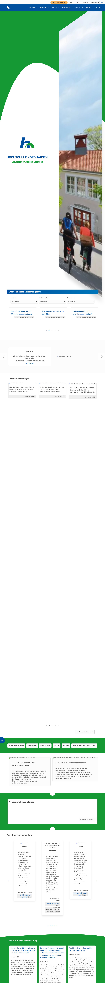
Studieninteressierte (16, 745)
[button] (47, 330)
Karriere (66, 745)
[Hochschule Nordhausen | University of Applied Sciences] (8, 7)
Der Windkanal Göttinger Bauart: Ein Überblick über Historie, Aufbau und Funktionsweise (23, 950)
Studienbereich (43, 298)
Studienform (71, 298)
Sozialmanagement (53, 903)
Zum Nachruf (29, 363)
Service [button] (97, 7)
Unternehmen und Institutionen (84, 745)
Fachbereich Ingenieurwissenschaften (70, 763)
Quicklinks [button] (94, 2)
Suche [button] (85, 2)
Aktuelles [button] (32, 7)
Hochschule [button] (43, 7)
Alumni (56, 745)
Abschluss (14, 298)
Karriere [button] (88, 7)
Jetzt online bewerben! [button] (59, 2)
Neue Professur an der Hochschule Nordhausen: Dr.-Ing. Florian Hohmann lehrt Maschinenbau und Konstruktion (82, 391)
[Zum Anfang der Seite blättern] (100, 978)
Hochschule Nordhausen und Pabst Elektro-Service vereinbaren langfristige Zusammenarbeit (52, 389)
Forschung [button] (78, 7)
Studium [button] (54, 7)
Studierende (32, 745)
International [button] (66, 7)
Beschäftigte (45, 745)
